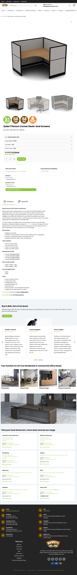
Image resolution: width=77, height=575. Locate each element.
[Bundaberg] (3, 529)
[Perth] (40, 515)
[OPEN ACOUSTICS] (49, 10)
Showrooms (19, 553)
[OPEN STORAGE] (63, 10)
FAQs (19, 551)
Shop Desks (5, 388)
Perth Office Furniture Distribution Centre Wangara (52, 472)
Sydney (45, 527)
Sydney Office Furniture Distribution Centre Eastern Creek (54, 455)
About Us (19, 544)
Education (9, 1)
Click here (28, 224)
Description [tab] (10, 201)
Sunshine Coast (10, 521)
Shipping (19, 558)
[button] (72, 53)
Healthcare (16, 1)
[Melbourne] (40, 535)
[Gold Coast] (3, 535)
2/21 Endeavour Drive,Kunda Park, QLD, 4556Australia (7, 439)
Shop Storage (44, 388)
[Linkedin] (60, 559)
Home (2, 16)
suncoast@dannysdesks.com (12, 444)
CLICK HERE (5, 295)
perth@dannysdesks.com (49, 476)
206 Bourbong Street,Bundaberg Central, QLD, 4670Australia (9, 456)
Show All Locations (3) (13, 189)
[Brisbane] (3, 515)
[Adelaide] (40, 522)
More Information (7, 447)
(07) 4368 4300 (10, 460)
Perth (45, 514)
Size (6, 137)
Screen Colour (8, 148)
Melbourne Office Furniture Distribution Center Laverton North (17, 472)
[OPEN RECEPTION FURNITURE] (36, 10)
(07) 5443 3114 (10, 443)
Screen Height (8, 141)
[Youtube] (56, 559)
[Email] (3, 510)
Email (7, 509)
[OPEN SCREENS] (56, 10)
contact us (18, 171)
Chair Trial (19, 549)
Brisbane (8, 514)
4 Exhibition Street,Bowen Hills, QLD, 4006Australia (45, 439)
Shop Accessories (64, 388)
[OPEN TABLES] (42, 10)
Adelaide (46, 521)
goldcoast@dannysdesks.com (50, 493)
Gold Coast (9, 534)
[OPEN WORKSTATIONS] (23, 10)
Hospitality (24, 1)
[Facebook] (48, 559)
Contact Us (19, 546)
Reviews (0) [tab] (24, 201)
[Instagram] (63, 559)
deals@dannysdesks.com (12, 511)
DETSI (5, 16)
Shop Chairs (24, 388)
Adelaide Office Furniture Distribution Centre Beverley (15, 489)
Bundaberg (9, 527)
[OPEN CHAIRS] (5, 10)
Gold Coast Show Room (49, 489)
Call (44, 509)
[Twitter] (52, 559)
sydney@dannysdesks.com (50, 459)
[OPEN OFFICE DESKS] (14, 10)
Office (3, 1)
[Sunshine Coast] (3, 522)
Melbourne (46, 534)
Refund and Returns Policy (19, 560)
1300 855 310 (47, 457)
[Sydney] (40, 529)
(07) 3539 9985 (48, 443)
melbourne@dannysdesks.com (13, 476)
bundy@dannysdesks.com (11, 462)
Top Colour (8, 144)
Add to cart (21, 159)
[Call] (40, 510)
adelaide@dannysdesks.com (12, 493)
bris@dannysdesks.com (49, 444)
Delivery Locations (19, 556)
